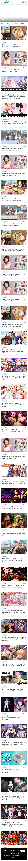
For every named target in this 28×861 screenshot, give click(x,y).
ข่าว (8, 23)
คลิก (16, 853)
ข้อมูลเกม (23, 23)
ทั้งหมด (2, 23)
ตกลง (23, 850)
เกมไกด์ (17, 23)
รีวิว (12, 23)
